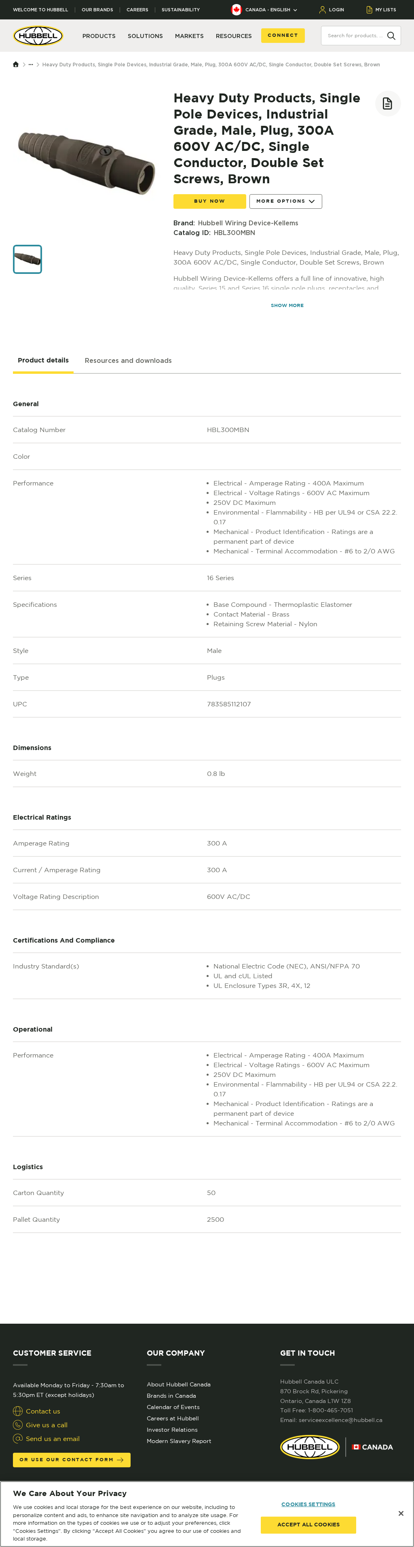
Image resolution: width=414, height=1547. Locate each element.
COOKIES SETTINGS (308, 1504)
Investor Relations (172, 1429)
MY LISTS (386, 10)
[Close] (401, 1513)
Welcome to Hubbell (40, 10)
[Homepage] (18, 64)
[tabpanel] (207, 849)
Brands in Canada (171, 1395)
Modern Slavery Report (179, 1441)
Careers (137, 10)
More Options (281, 201)
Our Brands (97, 10)
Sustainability (181, 10)
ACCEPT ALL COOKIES (308, 1525)
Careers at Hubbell (173, 1418)
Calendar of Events (173, 1407)
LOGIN (336, 10)
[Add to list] (388, 104)
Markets (189, 36)
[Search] (391, 35)
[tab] (43, 361)
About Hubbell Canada (179, 1384)
